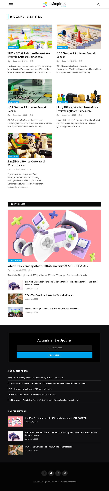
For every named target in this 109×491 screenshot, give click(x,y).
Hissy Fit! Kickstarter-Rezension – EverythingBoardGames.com (77, 109)
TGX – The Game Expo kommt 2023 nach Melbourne (49, 295)
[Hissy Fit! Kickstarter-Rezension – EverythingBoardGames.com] (79, 91)
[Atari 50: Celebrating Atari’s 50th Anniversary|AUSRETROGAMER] (54, 236)
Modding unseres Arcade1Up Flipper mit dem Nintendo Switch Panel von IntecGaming (43, 400)
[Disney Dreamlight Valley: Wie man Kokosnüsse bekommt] (15, 312)
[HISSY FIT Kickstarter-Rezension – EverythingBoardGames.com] (30, 37)
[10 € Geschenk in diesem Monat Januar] (79, 37)
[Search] (98, 4)
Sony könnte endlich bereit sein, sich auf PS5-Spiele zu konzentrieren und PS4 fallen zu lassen (61, 283)
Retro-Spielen (15, 261)
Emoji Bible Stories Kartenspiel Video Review (26, 163)
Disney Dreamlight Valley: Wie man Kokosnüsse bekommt (51, 308)
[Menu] (11, 4)
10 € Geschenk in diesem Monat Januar (76, 55)
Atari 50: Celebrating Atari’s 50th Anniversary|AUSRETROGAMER (48, 266)
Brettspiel (13, 48)
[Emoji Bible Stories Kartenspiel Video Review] (30, 145)
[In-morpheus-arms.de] (54, 4)
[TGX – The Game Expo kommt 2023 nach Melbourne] (15, 299)
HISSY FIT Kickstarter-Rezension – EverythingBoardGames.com (29, 55)
